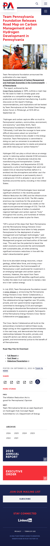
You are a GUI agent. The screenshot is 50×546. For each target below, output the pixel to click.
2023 (32, 433)
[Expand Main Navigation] (45, 3)
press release (11, 292)
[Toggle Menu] (37, 3)
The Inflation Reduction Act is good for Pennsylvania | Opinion (17, 399)
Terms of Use (30, 531)
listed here (24, 317)
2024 (24, 433)
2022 (8, 438)
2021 (16, 438)
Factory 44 (33, 538)
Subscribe (25, 499)
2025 (16, 433)
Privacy (18, 531)
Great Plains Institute (13, 91)
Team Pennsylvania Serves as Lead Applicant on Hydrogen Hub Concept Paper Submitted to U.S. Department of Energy (23, 411)
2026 (8, 433)
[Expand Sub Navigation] (45, 11)
